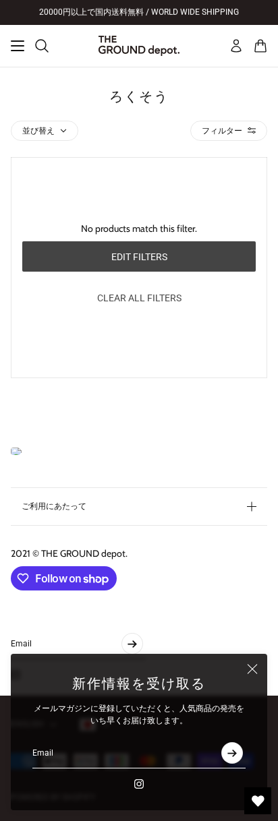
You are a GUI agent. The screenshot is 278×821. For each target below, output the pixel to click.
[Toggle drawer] (17, 45)
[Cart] (260, 46)
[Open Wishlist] (257, 800)
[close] (252, 668)
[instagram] (139, 784)
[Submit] (232, 753)
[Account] (236, 46)
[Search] (42, 46)
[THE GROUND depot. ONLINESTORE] (139, 46)
